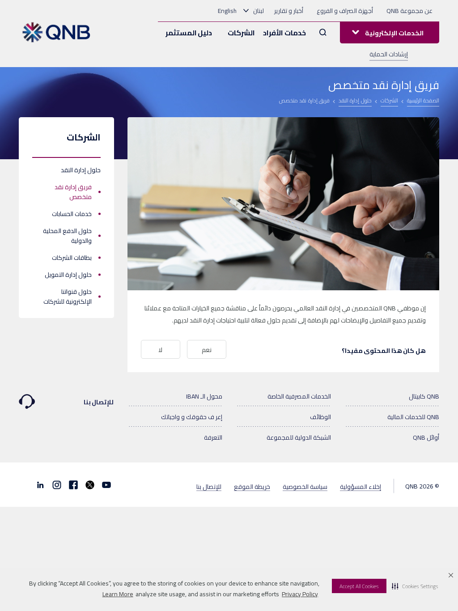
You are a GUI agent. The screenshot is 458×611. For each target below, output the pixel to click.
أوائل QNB (426, 437)
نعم (207, 350)
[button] (415, 586)
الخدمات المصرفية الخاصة (299, 396)
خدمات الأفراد (284, 32)
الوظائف (320, 417)
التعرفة (213, 437)
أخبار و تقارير (288, 11)
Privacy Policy (300, 594)
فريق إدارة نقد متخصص (73, 192)
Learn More (117, 594)
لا (160, 350)
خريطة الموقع (252, 486)
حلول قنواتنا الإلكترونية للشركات (67, 296)
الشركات (241, 32)
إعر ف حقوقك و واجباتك (191, 417)
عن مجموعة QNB (409, 11)
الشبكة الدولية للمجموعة (299, 437)
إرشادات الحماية (388, 54)
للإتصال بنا (99, 402)
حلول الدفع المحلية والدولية (67, 235)
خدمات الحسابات (72, 214)
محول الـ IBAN (204, 396)
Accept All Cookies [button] (359, 586)
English (227, 11)
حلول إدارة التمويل (68, 274)
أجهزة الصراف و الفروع (345, 11)
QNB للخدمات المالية (413, 417)
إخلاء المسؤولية (360, 486)
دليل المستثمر (188, 32)
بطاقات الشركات (72, 257)
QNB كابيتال (424, 396)
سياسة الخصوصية (305, 486)
